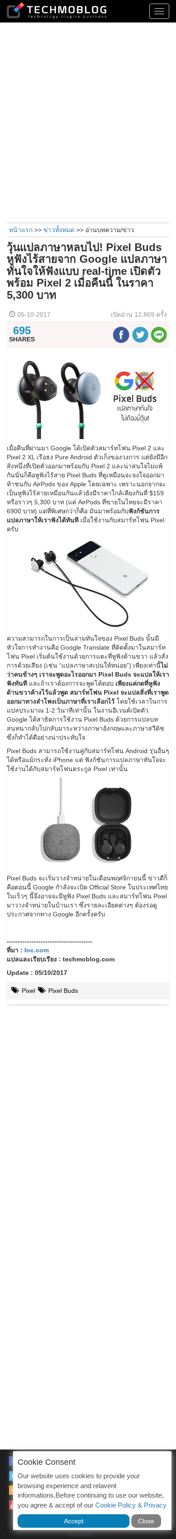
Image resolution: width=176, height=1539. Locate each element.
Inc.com (36, 950)
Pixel (27, 990)
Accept (73, 1521)
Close (146, 1521)
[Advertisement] (88, 121)
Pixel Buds (62, 990)
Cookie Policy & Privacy (131, 1505)
